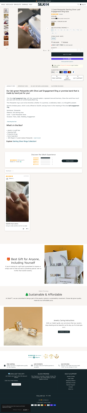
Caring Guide (64, 332)
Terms (45, 402)
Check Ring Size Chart (11, 121)
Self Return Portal (70, 382)
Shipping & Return (70, 380)
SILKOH (43, 4)
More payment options (67, 61)
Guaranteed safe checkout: (60, 70)
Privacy (49, 402)
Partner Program (70, 384)
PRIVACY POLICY (17, 409)
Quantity (54, 47)
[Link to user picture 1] (17, 201)
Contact (71, 387)
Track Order (71, 378)
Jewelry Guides (71, 376)
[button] (55, 14)
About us (70, 389)
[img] (9, 176)
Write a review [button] (70, 160)
